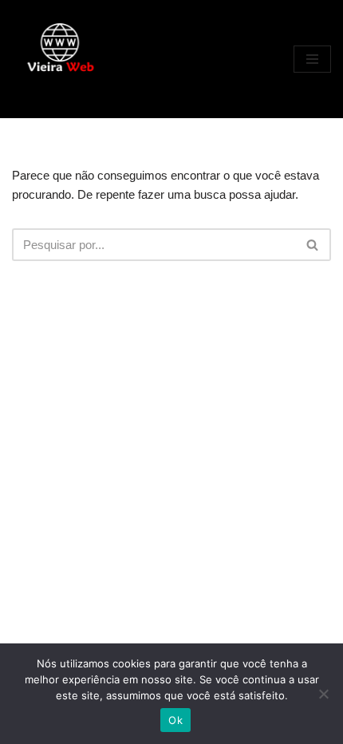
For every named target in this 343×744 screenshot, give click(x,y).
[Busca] (313, 244)
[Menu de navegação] (312, 59)
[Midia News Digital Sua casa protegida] (60, 59)
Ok (175, 720)
